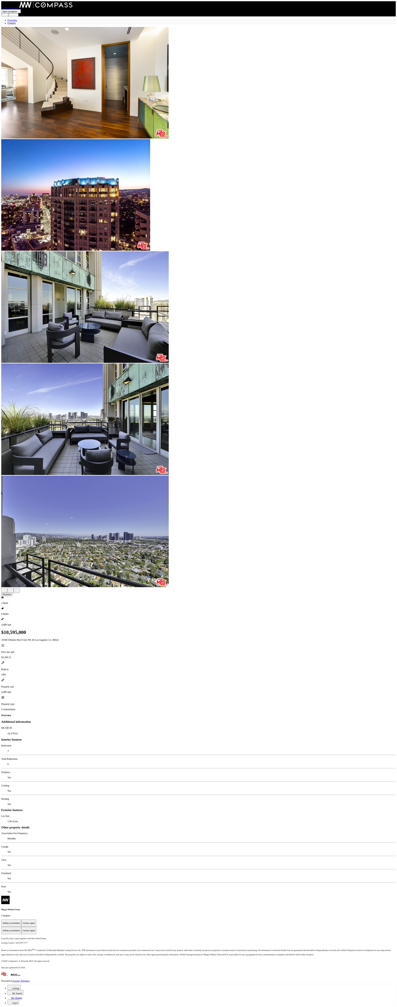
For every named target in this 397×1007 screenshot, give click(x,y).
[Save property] (10, 590)
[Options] (4, 590)
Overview (12, 20)
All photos (6, 594)
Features (11, 23)
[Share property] (17, 590)
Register (13, 15)
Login (4, 15)
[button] (198, 83)
